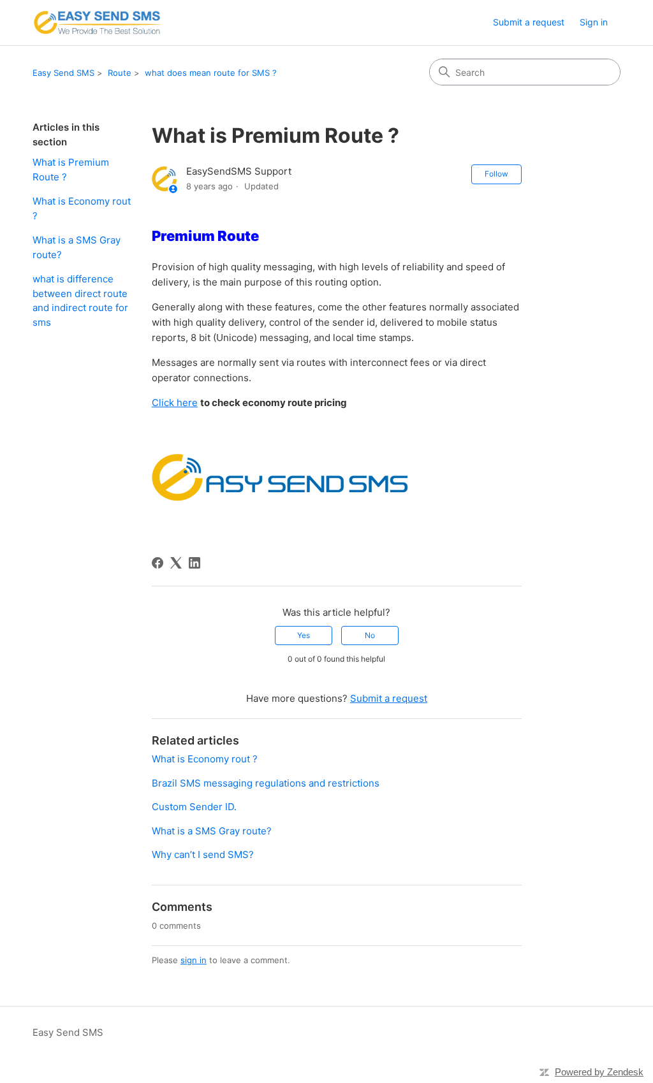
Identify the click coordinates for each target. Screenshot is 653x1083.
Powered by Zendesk (599, 1071)
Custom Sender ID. (194, 807)
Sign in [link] (594, 22)
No (370, 635)
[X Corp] (176, 563)
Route (119, 73)
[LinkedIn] (194, 563)
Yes (303, 635)
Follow (496, 173)
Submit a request (528, 22)
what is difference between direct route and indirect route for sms (80, 300)
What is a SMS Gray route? (77, 247)
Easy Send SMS (63, 73)
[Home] (97, 22)
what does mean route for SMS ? (211, 73)
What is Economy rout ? (82, 208)
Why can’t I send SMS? (203, 854)
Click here (175, 402)
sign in (193, 960)
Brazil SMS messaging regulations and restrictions (265, 783)
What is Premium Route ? (71, 169)
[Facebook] (157, 563)
